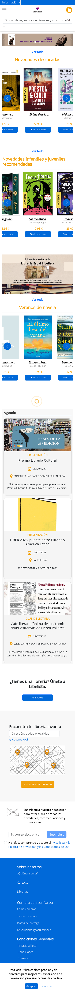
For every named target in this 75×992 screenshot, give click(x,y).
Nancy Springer (38, 222)
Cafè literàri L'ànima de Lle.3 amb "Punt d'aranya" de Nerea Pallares (37, 625)
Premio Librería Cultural (37, 460)
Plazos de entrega (28, 923)
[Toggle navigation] (4, 10)
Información (10, 2)
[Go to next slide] (66, 98)
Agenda (9, 413)
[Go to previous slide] (7, 98)
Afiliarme (37, 697)
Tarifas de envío (26, 916)
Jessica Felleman (38, 365)
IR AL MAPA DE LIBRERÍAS (37, 784)
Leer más (46, 986)
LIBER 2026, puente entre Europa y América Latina (37, 541)
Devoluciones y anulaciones (34, 930)
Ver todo (37, 52)
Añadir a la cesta (38, 129)
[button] (4, 40)
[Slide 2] (40, 42)
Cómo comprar (26, 909)
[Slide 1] (35, 42)
